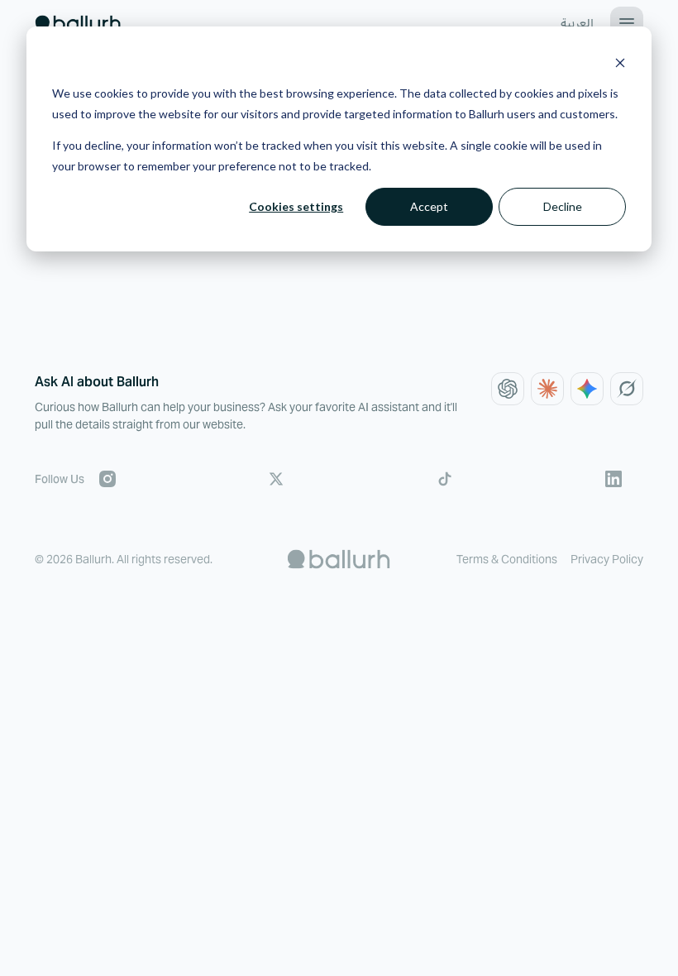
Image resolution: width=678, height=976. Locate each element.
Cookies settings (296, 206)
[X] (276, 478)
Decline (562, 206)
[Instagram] (107, 478)
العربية (577, 23)
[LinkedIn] (613, 478)
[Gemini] (587, 388)
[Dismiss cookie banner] (620, 62)
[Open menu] (626, 23)
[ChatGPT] (507, 388)
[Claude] (547, 388)
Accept (429, 206)
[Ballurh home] (78, 23)
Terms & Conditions (506, 559)
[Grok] (626, 388)
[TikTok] (444, 478)
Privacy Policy (607, 559)
